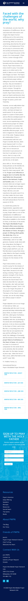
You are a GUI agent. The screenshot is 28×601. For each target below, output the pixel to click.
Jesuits (5, 537)
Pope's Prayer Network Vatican (13, 540)
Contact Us (6, 557)
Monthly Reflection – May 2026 (13, 399)
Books (5, 514)
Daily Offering (7, 500)
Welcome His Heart (9, 544)
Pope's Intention (8, 497)
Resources (6, 507)
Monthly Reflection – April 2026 (12, 408)
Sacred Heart (7, 509)
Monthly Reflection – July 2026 (13, 383)
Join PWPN (6, 555)
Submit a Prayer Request (11, 560)
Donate (5, 562)
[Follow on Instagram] (7, 581)
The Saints (6, 512)
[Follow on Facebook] (4, 581)
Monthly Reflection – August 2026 (13, 374)
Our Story (6, 527)
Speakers (6, 502)
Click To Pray (7, 542)
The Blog (6, 524)
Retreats (5, 504)
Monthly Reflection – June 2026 (13, 391)
